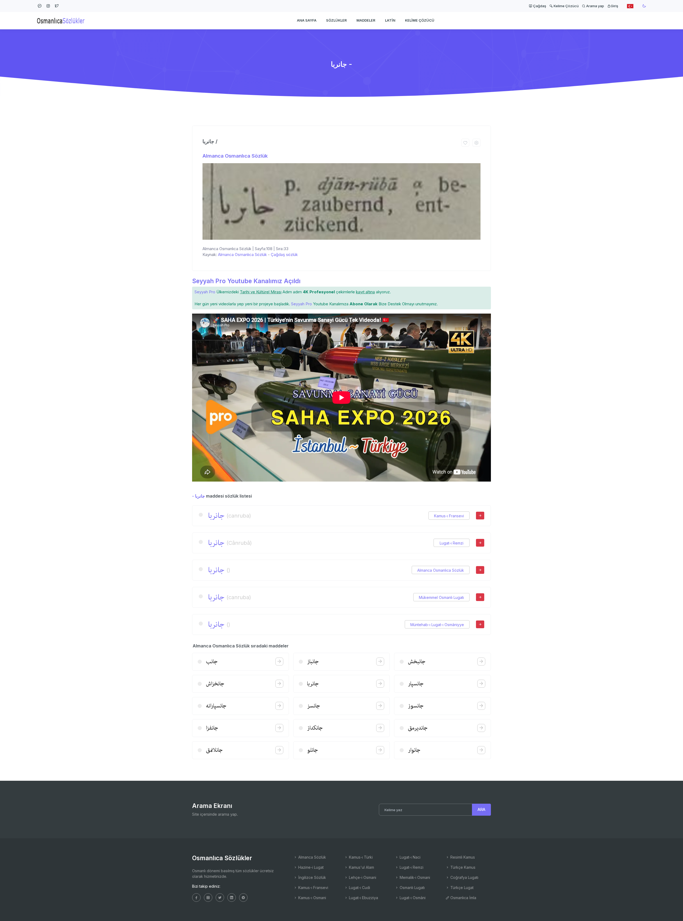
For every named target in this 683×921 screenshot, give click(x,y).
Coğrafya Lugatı (463, 877)
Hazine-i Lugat (310, 867)
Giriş (614, 6)
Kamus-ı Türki (360, 857)
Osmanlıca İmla (462, 897)
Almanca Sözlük (311, 857)
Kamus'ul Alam (361, 867)
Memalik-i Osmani (414, 877)
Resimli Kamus (462, 857)
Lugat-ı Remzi (451, 543)
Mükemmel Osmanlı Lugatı (441, 597)
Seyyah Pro (204, 291)
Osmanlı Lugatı (412, 887)
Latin (390, 20)
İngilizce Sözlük (311, 877)
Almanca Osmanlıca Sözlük (235, 156)
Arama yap (594, 6)
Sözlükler (336, 20)
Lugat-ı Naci (409, 857)
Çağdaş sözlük (284, 254)
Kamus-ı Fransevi (449, 516)
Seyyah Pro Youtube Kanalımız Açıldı (246, 281)
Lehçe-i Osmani (362, 877)
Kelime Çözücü (566, 6)
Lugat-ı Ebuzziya (363, 897)
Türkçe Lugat (461, 887)
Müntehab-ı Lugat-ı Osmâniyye (437, 624)
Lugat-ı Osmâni (412, 897)
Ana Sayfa (306, 20)
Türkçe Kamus (462, 867)
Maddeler (365, 20)
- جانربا (198, 496)
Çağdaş (539, 6)
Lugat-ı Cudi (359, 887)
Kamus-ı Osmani (311, 897)
